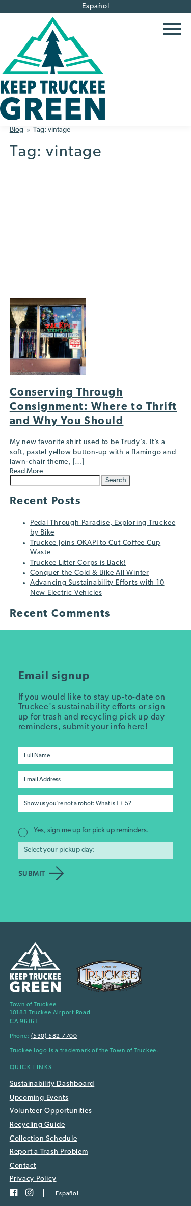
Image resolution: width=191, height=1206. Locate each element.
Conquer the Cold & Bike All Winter (89, 573)
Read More (26, 471)
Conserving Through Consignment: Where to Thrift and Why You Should (93, 407)
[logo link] (52, 122)
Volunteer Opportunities (51, 1111)
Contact (23, 1166)
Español (96, 6)
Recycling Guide (37, 1125)
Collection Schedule (43, 1139)
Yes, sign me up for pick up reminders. (91, 830)
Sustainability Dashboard (52, 1084)
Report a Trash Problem (49, 1152)
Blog (16, 130)
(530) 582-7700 (54, 1036)
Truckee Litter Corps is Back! (78, 563)
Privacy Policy (33, 1179)
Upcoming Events (39, 1098)
